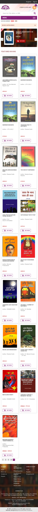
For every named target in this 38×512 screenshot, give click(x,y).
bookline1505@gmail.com (19, 504)
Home (2, 469)
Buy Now (22, 41)
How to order (17, 485)
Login (27, 469)
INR (12, 21)
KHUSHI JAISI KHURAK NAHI (10, 349)
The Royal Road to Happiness (26, 125)
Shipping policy (18, 471)
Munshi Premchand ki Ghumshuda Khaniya (9, 260)
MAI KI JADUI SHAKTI (8, 394)
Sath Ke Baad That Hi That (28, 215)
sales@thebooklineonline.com (21, 503)
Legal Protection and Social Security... (9, 215)
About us (3, 472)
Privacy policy (17, 481)
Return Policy (17, 479)
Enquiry (3, 476)
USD (16, 21)
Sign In (35, 2)
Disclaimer (16, 483)
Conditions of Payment (17, 474)
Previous (2, 39)
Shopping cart (30, 474)
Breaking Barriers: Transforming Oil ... (8, 440)
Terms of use (17, 476)
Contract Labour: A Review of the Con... (26, 395)
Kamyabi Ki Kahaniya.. (26, 80)
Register (28, 2)
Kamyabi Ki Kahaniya (8, 125)
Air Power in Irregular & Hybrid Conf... (10, 81)
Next (36, 39)
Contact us (4, 474)
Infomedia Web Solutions (25, 510)
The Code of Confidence (28, 170)
